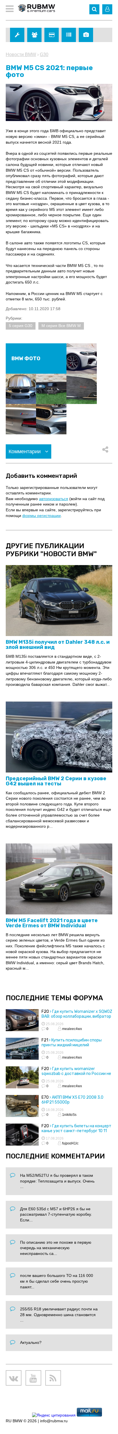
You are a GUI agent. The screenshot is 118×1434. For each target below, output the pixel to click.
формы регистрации (41, 515)
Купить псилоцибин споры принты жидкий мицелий (72, 1042)
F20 (45, 1011)
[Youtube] (33, 1378)
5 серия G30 (20, 325)
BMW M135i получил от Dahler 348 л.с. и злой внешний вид (58, 644)
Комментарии (25, 451)
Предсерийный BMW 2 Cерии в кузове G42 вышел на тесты (56, 781)
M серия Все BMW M (61, 325)
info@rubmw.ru (54, 1421)
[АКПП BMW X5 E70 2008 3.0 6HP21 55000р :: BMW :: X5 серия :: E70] (22, 1106)
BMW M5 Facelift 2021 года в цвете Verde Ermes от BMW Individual (52, 923)
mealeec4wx (71, 1029)
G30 (44, 54)
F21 (45, 1040)
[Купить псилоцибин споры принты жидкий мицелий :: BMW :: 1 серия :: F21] (22, 1049)
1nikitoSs (68, 1115)
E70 (45, 1097)
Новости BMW (21, 54)
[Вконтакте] (13, 1378)
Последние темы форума (54, 998)
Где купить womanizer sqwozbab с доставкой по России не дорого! (76, 1073)
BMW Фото (25, 358)
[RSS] (53, 1378)
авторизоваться (53, 498)
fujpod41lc (69, 1143)
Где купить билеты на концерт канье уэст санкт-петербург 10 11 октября (76, 1131)
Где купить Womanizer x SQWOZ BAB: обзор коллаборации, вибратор (77, 1014)
